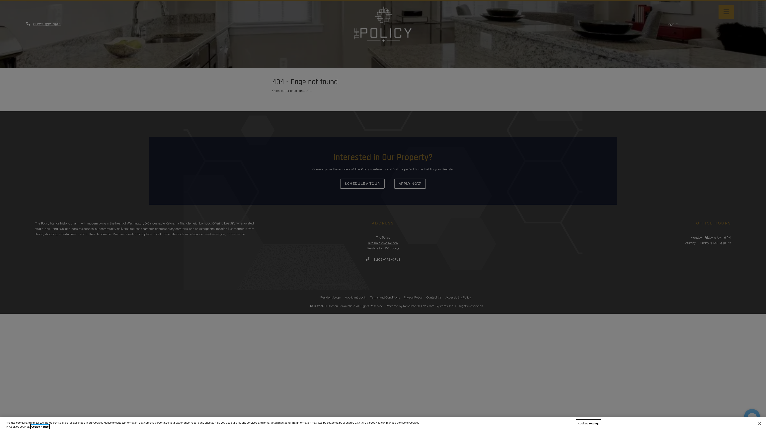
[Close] (759, 423)
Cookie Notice (40, 426)
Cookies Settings (588, 423)
